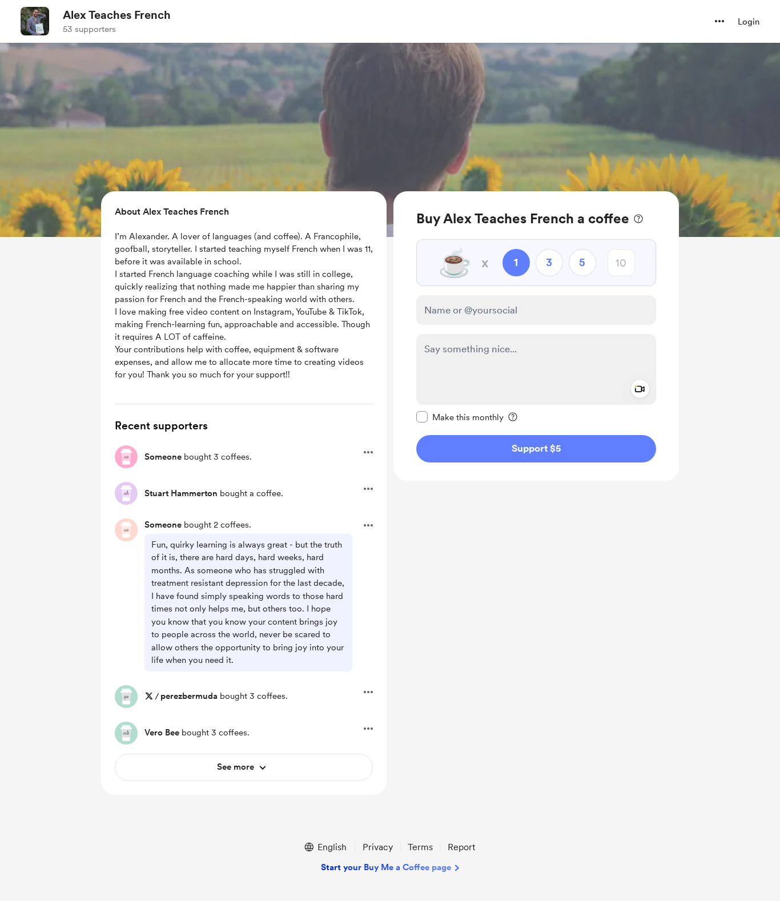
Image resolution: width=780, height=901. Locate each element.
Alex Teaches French (117, 15)
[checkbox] (460, 416)
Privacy (378, 847)
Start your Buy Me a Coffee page (386, 867)
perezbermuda (189, 696)
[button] (719, 21)
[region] (536, 336)
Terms (420, 847)
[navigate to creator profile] (35, 21)
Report (461, 847)
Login (748, 22)
